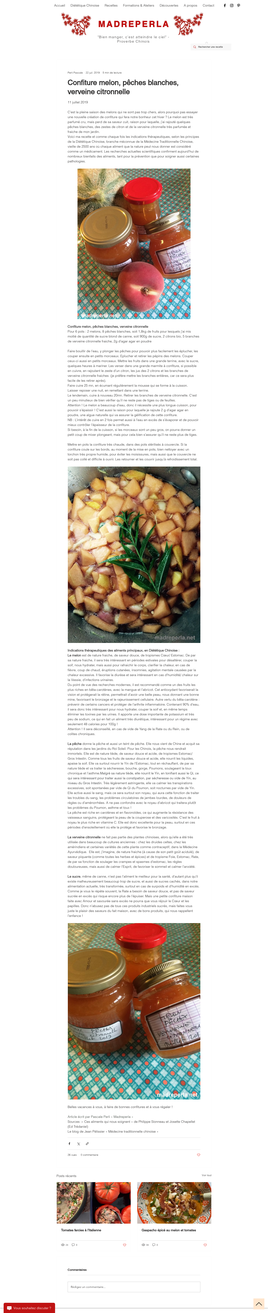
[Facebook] (225, 5)
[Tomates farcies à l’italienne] (94, 1203)
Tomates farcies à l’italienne (81, 1230)
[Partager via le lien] (87, 1143)
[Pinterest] (238, 5)
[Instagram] (232, 5)
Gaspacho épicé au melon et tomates (169, 1230)
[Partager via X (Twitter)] (78, 1143)
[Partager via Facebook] (69, 1143)
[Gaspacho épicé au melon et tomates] (174, 1203)
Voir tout (206, 1175)
